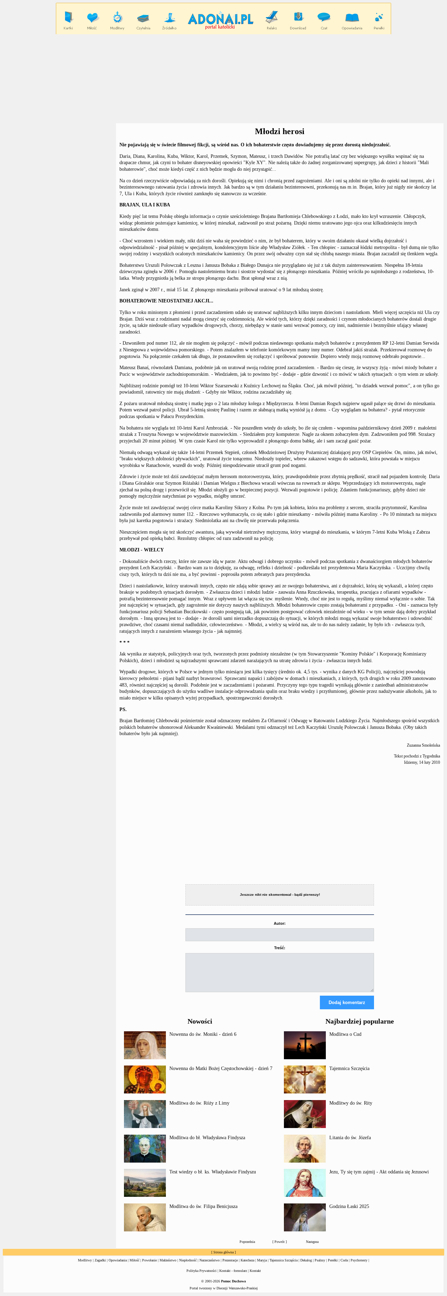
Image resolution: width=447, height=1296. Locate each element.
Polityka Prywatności (201, 1271)
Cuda (344, 1260)
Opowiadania (118, 1260)
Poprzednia (247, 1242)
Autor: (280, 923)
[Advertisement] (223, 79)
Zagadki (100, 1260)
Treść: (279, 948)
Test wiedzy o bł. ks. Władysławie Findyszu (212, 1171)
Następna (312, 1242)
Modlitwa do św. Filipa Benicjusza (203, 1206)
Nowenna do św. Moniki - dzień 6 (202, 1034)
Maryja (262, 1260)
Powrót (279, 1242)
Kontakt (255, 1271)
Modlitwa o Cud (345, 1034)
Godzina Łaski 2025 (349, 1206)
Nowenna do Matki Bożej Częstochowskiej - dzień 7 (220, 1068)
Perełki (333, 1260)
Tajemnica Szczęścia (349, 1068)
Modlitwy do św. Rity (350, 1103)
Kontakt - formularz (233, 1271)
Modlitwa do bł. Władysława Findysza (207, 1137)
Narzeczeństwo (209, 1260)
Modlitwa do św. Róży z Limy (199, 1103)
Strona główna (223, 1252)
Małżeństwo (168, 1260)
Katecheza (247, 1260)
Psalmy (320, 1260)
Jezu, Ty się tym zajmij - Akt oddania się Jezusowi (379, 1171)
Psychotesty (359, 1260)
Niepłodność (188, 1260)
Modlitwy (85, 1260)
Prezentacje (230, 1260)
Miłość (134, 1260)
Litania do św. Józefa (350, 1137)
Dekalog (306, 1260)
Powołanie (149, 1260)
